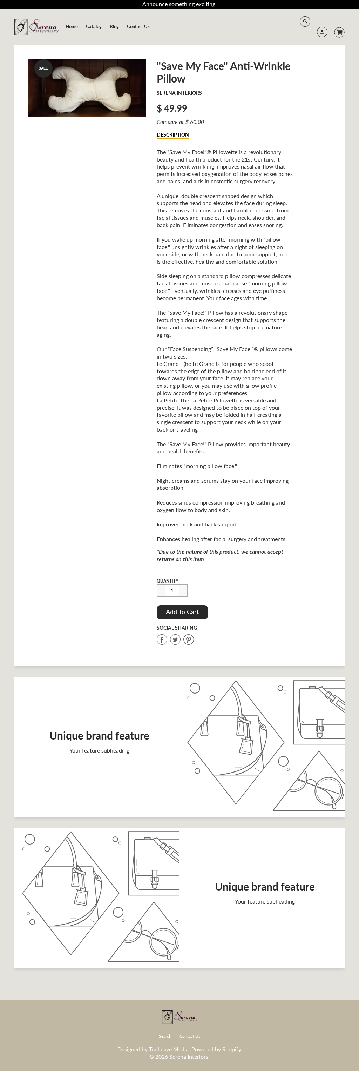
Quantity (167, 581)
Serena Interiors (179, 93)
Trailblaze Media (169, 1049)
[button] (182, 612)
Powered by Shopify (216, 1049)
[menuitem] (71, 26)
